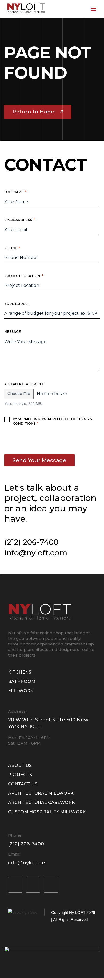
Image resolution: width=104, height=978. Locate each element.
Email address (19, 220)
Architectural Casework (41, 802)
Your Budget (17, 304)
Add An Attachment (23, 384)
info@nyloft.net (27, 863)
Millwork (21, 690)
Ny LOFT (77, 912)
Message (12, 332)
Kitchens (19, 672)
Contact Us (22, 783)
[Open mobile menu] (93, 9)
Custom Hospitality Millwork (47, 811)
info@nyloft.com (35, 552)
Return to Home (34, 112)
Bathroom (21, 681)
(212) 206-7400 (31, 542)
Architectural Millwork (41, 793)
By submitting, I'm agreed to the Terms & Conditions (52, 421)
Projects (20, 774)
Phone (12, 248)
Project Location (23, 276)
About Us (20, 765)
